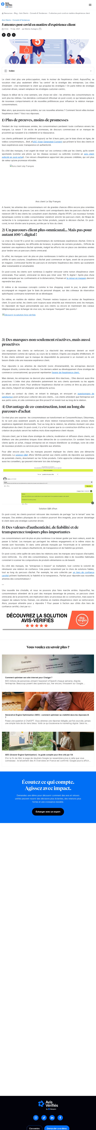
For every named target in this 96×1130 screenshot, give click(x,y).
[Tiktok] (44, 1117)
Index (12, 71)
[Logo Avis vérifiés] (6, 5)
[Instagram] (35, 1117)
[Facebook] (60, 1117)
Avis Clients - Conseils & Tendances (33, 13)
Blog (16, 13)
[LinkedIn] (52, 1117)
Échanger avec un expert (48, 811)
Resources (8, 13)
